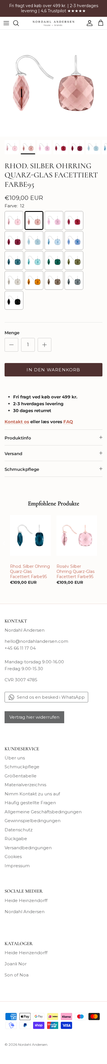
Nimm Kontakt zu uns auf (32, 794)
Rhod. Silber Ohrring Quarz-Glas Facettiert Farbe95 (30, 571)
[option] (53, 83)
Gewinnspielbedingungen (32, 820)
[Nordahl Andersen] (53, 23)
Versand (13, 453)
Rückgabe (16, 838)
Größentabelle (21, 776)
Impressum (17, 865)
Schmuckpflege (22, 469)
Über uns (15, 758)
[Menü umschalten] (6, 23)
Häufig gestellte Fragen (30, 802)
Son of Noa (17, 975)
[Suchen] (19, 23)
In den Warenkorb (53, 369)
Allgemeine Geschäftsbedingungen (43, 811)
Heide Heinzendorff (26, 900)
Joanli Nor (16, 963)
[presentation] (4, 543)
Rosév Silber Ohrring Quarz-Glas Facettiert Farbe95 (75, 571)
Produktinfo (18, 438)
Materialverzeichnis (25, 784)
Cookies (13, 856)
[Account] (88, 23)
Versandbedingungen (28, 847)
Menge (12, 332)
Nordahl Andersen (25, 911)
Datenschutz (19, 829)
